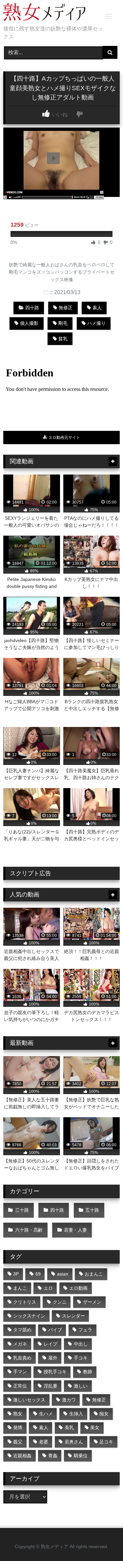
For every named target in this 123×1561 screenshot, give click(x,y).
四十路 (32, 307)
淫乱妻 (50, 1386)
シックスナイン (29, 1315)
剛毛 (63, 323)
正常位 (20, 1386)
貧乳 (63, 338)
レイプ (50, 1344)
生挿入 (76, 1413)
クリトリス (24, 1302)
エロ (48, 1288)
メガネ (20, 1344)
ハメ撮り (96, 323)
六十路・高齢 (29, 1230)
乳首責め (22, 1357)
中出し (81, 1344)
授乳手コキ (55, 1371)
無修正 (65, 307)
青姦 (52, 1455)
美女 (94, 1427)
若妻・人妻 (75, 1230)
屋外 (52, 1357)
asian (62, 1273)
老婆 (43, 1441)
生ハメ (46, 1413)
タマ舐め (22, 1329)
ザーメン (92, 1302)
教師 (87, 1371)
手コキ (81, 1357)
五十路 (92, 1210)
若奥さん (74, 1441)
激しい (81, 1386)
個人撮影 (29, 323)
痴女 (104, 1413)
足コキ (106, 1441)
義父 (17, 1441)
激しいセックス (29, 1399)
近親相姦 (22, 1455)
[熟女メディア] (50, 13)
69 (38, 1273)
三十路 (22, 1210)
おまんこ (94, 1273)
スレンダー (73, 1315)
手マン (20, 1371)
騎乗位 (81, 1455)
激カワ (69, 1399)
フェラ (85, 1329)
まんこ (20, 1288)
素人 (97, 307)
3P (16, 1273)
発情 (17, 1427)
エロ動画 (78, 1288)
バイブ (55, 1329)
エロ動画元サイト (64, 437)
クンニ (60, 1302)
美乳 (69, 1427)
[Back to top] (102, 1541)
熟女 (17, 1413)
